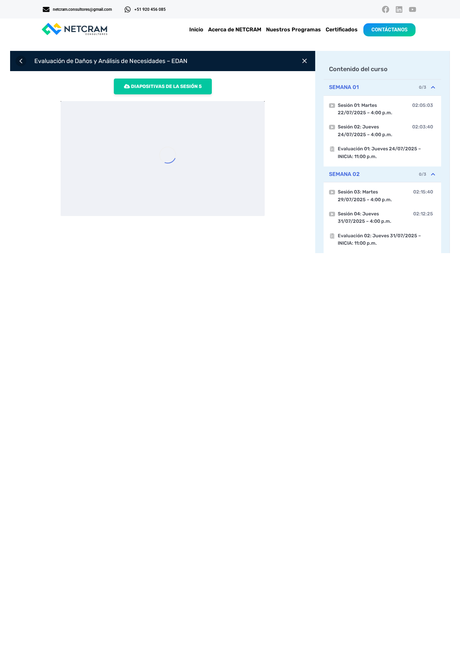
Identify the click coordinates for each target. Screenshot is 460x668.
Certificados (342, 29)
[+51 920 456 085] (127, 9)
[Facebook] (385, 9)
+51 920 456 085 (150, 9)
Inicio (196, 29)
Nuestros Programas (293, 29)
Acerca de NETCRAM (234, 29)
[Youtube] (413, 9)
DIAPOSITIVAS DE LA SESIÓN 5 (166, 86)
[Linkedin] (399, 9)
